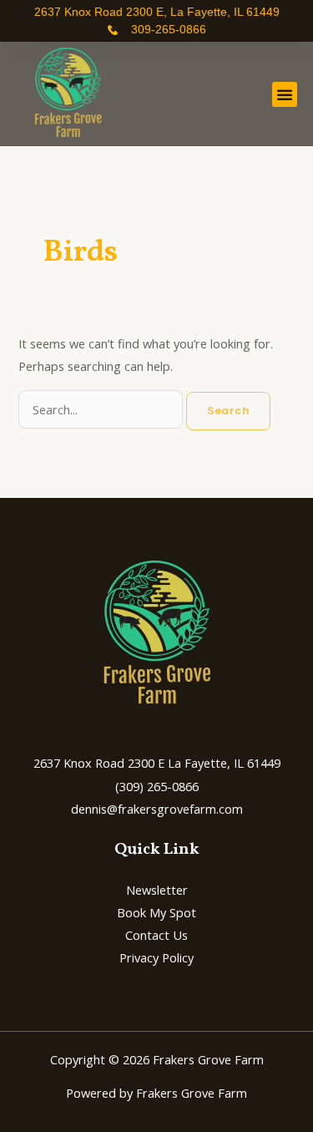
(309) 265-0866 (157, 786)
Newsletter (157, 889)
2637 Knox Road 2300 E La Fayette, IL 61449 (156, 762)
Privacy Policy (156, 957)
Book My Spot (156, 912)
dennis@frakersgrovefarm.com (157, 808)
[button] (284, 94)
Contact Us (156, 934)
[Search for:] (102, 409)
